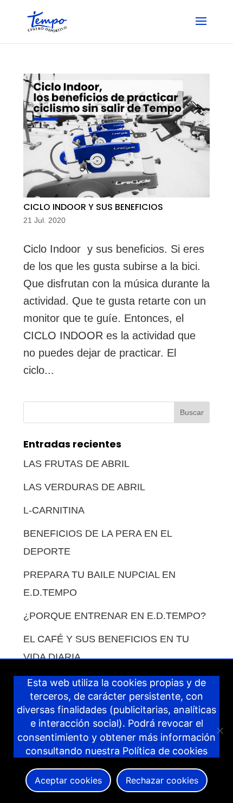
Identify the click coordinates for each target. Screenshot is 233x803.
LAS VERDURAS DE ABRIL (84, 487)
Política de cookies (165, 750)
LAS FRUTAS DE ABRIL (76, 463)
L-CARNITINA (54, 510)
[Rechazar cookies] (219, 730)
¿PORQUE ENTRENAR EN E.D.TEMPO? (114, 615)
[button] (201, 28)
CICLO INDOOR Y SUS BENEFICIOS (93, 207)
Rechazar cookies (162, 780)
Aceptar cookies (68, 780)
